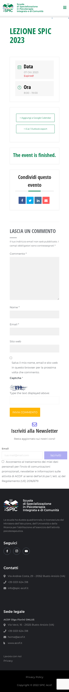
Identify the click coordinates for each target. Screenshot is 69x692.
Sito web (15, 341)
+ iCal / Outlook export (35, 128)
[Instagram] (16, 551)
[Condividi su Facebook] (22, 200)
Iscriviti (55, 455)
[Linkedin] (38, 200)
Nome (15, 307)
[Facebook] (7, 551)
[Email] (46, 200)
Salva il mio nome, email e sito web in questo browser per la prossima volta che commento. (35, 367)
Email (14, 324)
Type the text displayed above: (30, 393)
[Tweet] (30, 200)
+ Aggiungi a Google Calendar (35, 117)
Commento (18, 253)
